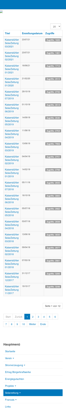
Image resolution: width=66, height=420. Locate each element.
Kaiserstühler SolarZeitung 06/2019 (12, 108)
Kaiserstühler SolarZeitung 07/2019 (12, 95)
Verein (8, 358)
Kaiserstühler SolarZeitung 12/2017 (12, 277)
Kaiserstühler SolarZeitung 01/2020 (12, 82)
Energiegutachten (14, 379)
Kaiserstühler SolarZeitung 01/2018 (12, 264)
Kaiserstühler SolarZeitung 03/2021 (12, 43)
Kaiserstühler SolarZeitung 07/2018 (12, 186)
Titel (7, 33)
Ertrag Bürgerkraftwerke (18, 372)
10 (23, 324)
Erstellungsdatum (32, 33)
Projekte (9, 385)
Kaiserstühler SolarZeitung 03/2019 (12, 147)
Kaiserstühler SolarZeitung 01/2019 (12, 173)
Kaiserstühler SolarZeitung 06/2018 (12, 199)
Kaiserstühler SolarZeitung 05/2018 (12, 212)
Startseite (10, 351)
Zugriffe (49, 33)
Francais (9, 399)
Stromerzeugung (14, 365)
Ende (43, 324)
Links (8, 406)
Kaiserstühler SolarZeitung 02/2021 (12, 56)
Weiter (32, 324)
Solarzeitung (11, 392)
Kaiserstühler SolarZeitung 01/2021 (12, 69)
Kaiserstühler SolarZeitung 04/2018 (12, 225)
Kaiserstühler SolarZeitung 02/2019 (12, 160)
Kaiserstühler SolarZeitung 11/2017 (12, 290)
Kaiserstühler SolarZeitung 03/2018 (12, 238)
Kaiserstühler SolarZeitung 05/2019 (12, 121)
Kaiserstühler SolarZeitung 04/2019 (12, 134)
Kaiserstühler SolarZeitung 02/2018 (12, 251)
